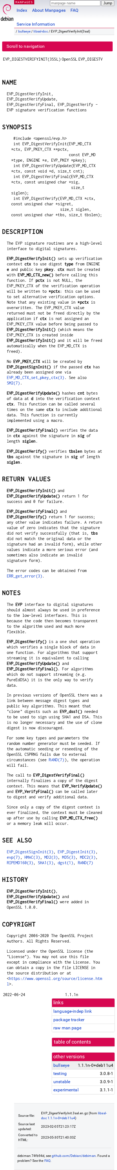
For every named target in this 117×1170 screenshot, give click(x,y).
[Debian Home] (7, 11)
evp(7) (13, 857)
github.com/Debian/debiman (74, 1156)
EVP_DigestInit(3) (77, 851)
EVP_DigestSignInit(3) (30, 851)
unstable (61, 1081)
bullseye (24, 31)
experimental (66, 1089)
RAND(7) (56, 759)
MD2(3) (51, 857)
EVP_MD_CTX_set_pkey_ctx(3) (35, 377)
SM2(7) (13, 383)
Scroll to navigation (26, 46)
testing (60, 1073)
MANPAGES (24, 2)
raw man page (67, 1027)
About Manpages (49, 10)
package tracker (68, 1019)
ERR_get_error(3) (24, 576)
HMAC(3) (32, 857)
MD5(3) (68, 857)
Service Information (36, 24)
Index (22, 10)
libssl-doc (40, 31)
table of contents (72, 1042)
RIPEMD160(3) (20, 862)
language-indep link (72, 1011)
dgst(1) (65, 862)
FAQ (74, 10)
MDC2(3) (88, 857)
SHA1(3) (45, 862)
